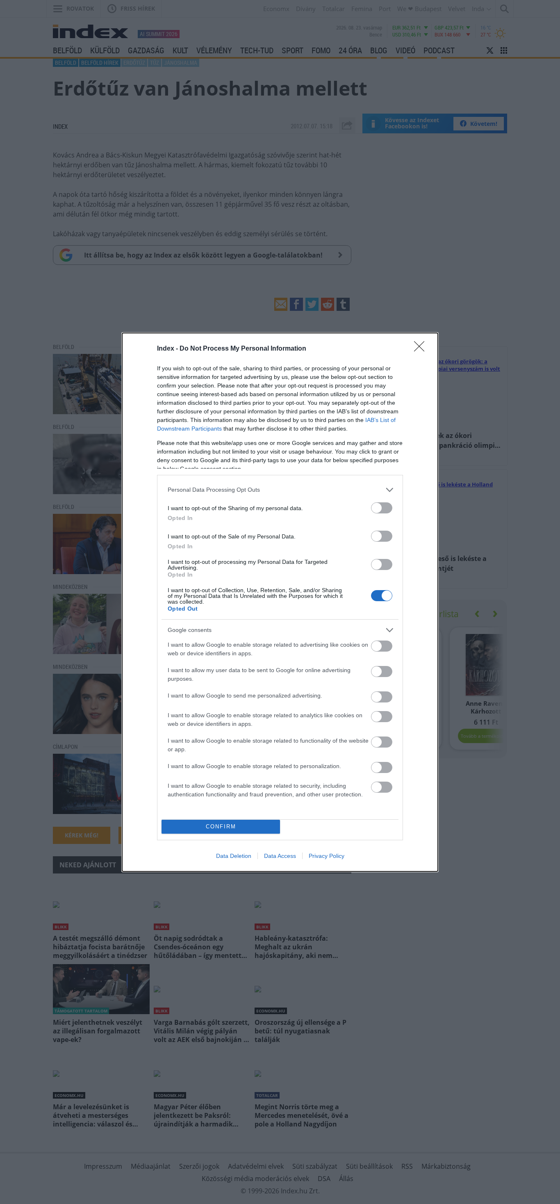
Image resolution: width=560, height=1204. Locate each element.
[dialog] (280, 602)
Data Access (280, 856)
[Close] (422, 349)
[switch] (381, 507)
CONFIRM (221, 826)
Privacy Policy (326, 856)
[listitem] (280, 490)
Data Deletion (233, 856)
